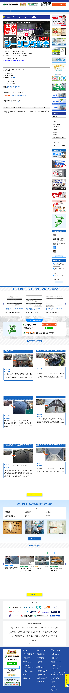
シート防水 (55, 628)
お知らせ (51, 553)
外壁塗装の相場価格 (27, 673)
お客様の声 (25, 675)
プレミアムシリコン (55, 660)
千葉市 (23, 643)
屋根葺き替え (15, 11)
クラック (12, 627)
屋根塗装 (54, 11)
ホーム (7, 8)
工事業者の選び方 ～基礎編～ (42, 670)
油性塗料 (57, 627)
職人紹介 (53, 686)
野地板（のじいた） (54, 631)
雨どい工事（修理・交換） (58, 137)
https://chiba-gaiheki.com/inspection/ (18, 95)
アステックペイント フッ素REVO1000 (58, 672)
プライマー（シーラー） (31, 627)
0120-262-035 (14, 77)
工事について (39, 649)
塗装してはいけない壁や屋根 (42, 673)
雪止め (35, 631)
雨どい (28, 633)
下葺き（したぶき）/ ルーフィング (44, 631)
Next (65, 304)
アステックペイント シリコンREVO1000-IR (58, 674)
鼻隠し (13, 636)
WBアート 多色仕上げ (55, 654)
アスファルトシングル (43, 636)
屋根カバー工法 (25, 11)
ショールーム (54, 682)
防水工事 (6, 11)
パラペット (32, 636)
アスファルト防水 (42, 628)
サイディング (38, 627)
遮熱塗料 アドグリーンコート (56, 661)
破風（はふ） (50, 633)
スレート (50, 636)
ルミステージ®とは (55, 668)
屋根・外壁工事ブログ (26, 678)
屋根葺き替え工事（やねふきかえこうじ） (26, 631)
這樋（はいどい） (56, 632)
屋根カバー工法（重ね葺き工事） (29, 653)
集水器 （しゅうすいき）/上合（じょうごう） (17, 633)
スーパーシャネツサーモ (56, 650)
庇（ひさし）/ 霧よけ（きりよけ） (23, 632)
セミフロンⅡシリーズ (55, 669)
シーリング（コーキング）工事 (23, 628)
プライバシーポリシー (55, 690)
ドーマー (58, 635)
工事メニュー (25, 650)
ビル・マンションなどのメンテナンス (59, 146)
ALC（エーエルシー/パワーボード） (48, 627)
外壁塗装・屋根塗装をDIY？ (42, 678)
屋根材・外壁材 (53, 675)
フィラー (23, 627)
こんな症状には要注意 (41, 660)
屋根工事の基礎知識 (40, 681)
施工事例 (24, 674)
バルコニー (31, 628)
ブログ (57, 553)
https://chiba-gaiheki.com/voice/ (13, 87)
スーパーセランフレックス (56, 665)
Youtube (63, 553)
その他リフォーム (57, 142)
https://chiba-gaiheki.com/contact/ (15, 101)
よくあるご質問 (54, 689)
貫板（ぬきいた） (57, 633)
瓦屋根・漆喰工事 (35, 11)
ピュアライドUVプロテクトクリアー (58, 664)
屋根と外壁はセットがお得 (41, 679)
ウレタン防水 (49, 628)
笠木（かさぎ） (13, 632)
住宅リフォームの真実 (40, 667)
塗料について (53, 649)
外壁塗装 (62, 11)
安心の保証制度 (40, 661)
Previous (4, 304)
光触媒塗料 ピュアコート (56, 662)
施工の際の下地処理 (40, 657)
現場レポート (44, 553)
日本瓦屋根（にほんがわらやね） (47, 630)
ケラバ (11, 635)
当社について (35, 538)
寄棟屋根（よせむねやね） (18, 635)
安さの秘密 (25, 670)
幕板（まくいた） (48, 632)
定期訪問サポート (40, 662)
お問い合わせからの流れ (41, 654)
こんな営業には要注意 (41, 671)
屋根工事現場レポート (27, 677)
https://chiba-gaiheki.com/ (8, 72)
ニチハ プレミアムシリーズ (56, 678)
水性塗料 (14, 628)
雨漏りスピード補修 (40, 651)
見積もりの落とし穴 (40, 675)
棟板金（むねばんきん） (35, 633)
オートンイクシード (40, 658)
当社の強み (54, 681)
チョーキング (18, 627)
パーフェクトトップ (55, 658)
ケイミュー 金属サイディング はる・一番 (58, 677)
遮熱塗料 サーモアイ (55, 657)
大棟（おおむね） (37, 635)
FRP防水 (37, 636)
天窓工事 (55, 134)
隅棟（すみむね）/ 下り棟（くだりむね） (49, 635)
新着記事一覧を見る (35, 594)
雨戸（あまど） (41, 632)
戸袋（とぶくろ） (34, 632)
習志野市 (36, 643)
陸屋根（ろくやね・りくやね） (28, 630)
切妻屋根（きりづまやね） (28, 635)
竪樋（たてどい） (26, 636)
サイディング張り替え (57, 140)
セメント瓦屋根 (37, 630)
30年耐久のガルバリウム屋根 (42, 677)
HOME (24, 649)
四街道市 (31, 643)
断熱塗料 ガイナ (54, 653)
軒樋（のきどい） (18, 636)
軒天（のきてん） (43, 633)
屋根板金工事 (46, 11)
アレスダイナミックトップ (56, 666)
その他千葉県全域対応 (43, 643)
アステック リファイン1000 (57, 651)
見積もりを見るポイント (41, 674)
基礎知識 (38, 666)
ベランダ (36, 628)
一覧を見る (59, 255)
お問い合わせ (60, 8)
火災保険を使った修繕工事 (28, 671)
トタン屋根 (56, 630)
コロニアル (55, 636)
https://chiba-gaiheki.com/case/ (13, 86)
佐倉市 (27, 643)
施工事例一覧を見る (35, 494)
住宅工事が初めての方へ (41, 650)
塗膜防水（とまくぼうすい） (16, 630)
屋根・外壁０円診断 (40, 653)
